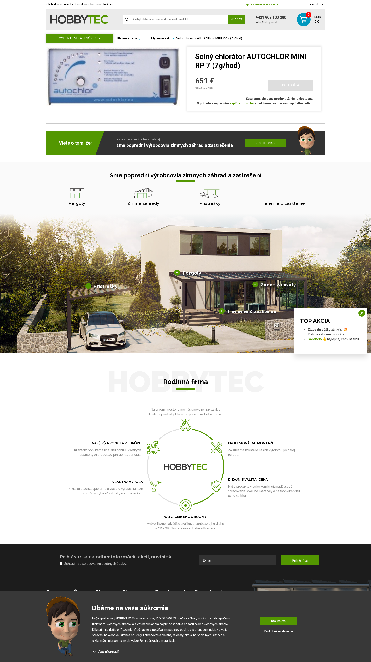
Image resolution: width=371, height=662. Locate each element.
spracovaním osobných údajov (104, 564)
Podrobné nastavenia (278, 631)
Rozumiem (278, 621)
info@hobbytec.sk (267, 22)
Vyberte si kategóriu (77, 38)
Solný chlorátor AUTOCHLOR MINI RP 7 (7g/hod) (209, 38)
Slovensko (314, 4)
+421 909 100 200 (271, 17)
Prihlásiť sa (300, 560)
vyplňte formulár (242, 103)
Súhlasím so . (95, 564)
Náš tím (108, 4)
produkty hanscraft (157, 38)
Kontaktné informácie (88, 4)
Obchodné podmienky (59, 4)
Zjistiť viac (265, 143)
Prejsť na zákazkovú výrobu (258, 4)
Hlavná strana (127, 38)
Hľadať (236, 19)
